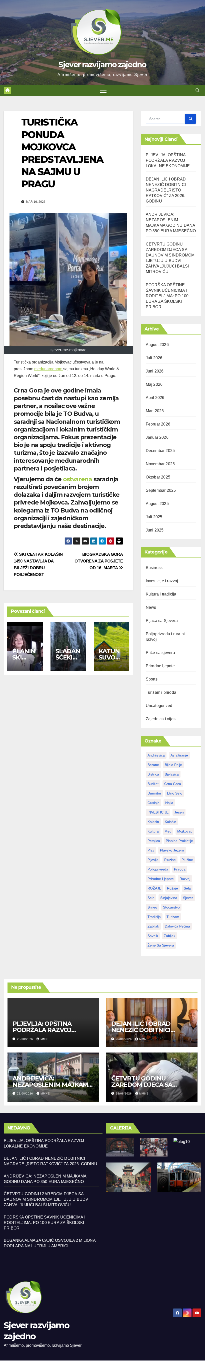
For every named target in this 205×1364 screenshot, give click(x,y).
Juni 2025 (155, 530)
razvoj (185, 879)
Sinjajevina (168, 898)
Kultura (153, 831)
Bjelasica (172, 774)
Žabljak (169, 936)
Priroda (180, 869)
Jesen (179, 812)
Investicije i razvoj (162, 581)
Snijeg (152, 907)
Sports (152, 679)
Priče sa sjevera (160, 652)
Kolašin (170, 822)
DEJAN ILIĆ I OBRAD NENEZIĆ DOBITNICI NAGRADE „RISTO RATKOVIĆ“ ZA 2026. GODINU (166, 190)
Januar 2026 (157, 437)
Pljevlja (153, 860)
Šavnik (153, 936)
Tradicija (154, 917)
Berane (153, 765)
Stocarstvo (171, 907)
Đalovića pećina (177, 926)
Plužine (187, 860)
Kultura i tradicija (161, 594)
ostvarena (78, 479)
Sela (187, 888)
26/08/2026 (25, 1039)
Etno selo (174, 793)
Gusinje (154, 803)
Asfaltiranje (179, 755)
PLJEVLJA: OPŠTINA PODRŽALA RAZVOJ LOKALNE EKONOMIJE (168, 160)
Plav (151, 850)
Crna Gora (172, 784)
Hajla (169, 803)
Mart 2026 (155, 411)
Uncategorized (159, 706)
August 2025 (157, 504)
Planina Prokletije (179, 841)
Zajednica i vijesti (162, 719)
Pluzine (170, 860)
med (168, 831)
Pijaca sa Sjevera (162, 620)
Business (154, 568)
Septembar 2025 (161, 490)
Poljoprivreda (158, 869)
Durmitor (154, 793)
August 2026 (157, 344)
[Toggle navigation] (103, 90)
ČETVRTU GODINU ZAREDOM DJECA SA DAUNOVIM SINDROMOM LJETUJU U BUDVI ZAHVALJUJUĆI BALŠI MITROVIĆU (47, 1199)
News (151, 607)
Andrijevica (156, 755)
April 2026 (155, 398)
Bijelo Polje (173, 765)
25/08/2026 (124, 1039)
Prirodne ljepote (160, 666)
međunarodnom (48, 369)
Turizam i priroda (161, 692)
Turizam (172, 917)
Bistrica (153, 774)
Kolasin (153, 822)
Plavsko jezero (172, 850)
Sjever (188, 898)
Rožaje (172, 888)
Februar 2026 (158, 424)
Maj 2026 (154, 384)
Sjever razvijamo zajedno (102, 64)
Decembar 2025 (160, 450)
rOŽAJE (154, 888)
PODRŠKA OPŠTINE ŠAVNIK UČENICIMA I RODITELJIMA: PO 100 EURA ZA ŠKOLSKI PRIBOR (167, 296)
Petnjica (154, 841)
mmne (45, 1039)
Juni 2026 (155, 371)
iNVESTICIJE (158, 812)
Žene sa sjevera (161, 945)
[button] (198, 90)
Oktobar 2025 (158, 477)
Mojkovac (184, 831)
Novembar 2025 (160, 464)
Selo (151, 898)
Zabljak (153, 926)
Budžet (153, 784)
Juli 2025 (154, 517)
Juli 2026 (154, 358)
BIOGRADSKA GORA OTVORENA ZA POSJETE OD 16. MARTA (98, 561)
